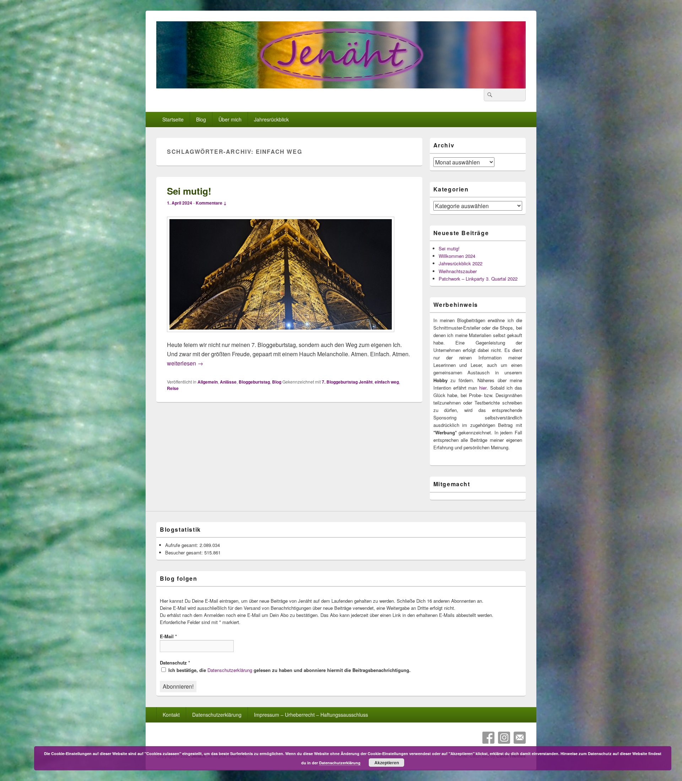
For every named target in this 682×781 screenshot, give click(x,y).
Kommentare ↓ (211, 203)
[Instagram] (504, 738)
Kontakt (171, 714)
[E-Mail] (520, 738)
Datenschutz (175, 662)
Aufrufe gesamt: (182, 545)
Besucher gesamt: (184, 552)
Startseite (173, 119)
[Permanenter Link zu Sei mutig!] (280, 335)
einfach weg (387, 382)
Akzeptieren (386, 762)
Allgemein (207, 382)
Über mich (230, 119)
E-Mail (168, 636)
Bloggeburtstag (254, 382)
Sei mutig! (189, 190)
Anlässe (228, 382)
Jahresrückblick (271, 119)
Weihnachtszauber (458, 271)
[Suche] (489, 94)
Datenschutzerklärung (229, 670)
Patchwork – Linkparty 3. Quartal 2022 (478, 278)
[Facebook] (488, 738)
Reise (173, 388)
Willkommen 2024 (457, 256)
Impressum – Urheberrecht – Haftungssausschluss (311, 714)
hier (483, 387)
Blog (201, 119)
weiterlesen (185, 363)
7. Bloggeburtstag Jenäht (347, 382)
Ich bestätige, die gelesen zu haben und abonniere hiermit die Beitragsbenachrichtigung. (289, 670)
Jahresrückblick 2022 (460, 263)
